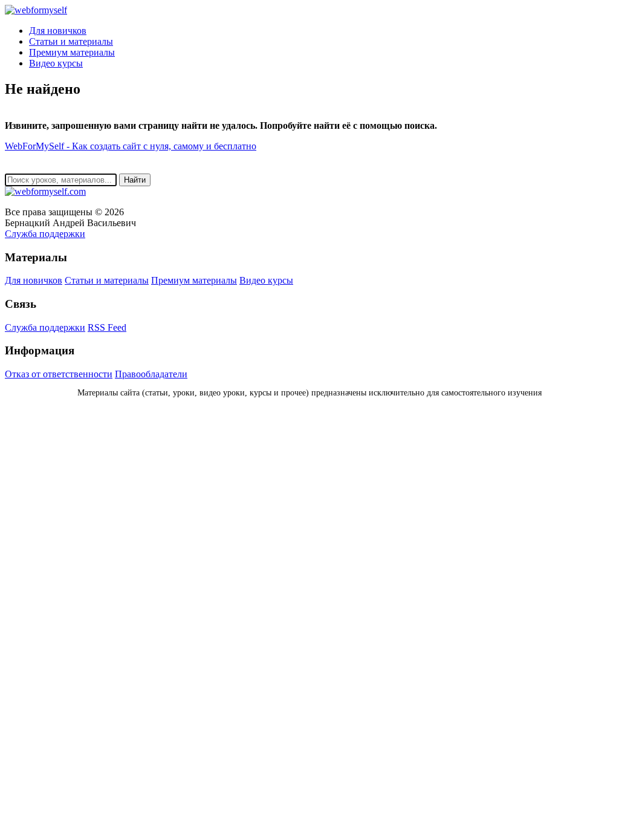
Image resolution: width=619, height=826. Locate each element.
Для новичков (57, 30)
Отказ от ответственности (58, 374)
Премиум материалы (72, 52)
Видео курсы (56, 63)
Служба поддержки (45, 234)
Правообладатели (151, 374)
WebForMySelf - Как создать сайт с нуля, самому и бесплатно (130, 146)
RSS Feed (107, 327)
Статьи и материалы (71, 41)
